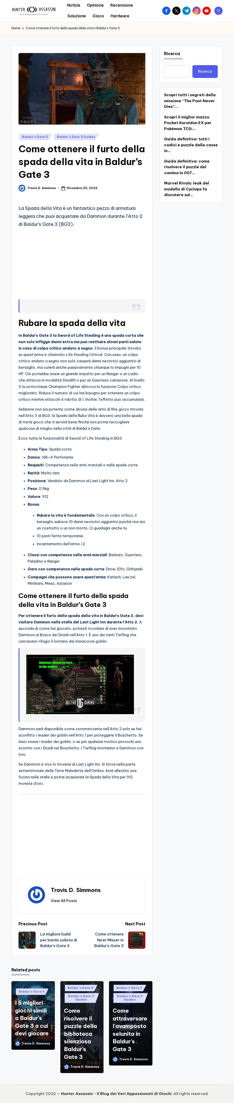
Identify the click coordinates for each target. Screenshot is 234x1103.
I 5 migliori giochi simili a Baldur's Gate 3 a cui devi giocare (32, 1018)
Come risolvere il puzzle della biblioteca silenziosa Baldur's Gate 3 (80, 1033)
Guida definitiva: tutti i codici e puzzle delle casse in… (191, 144)
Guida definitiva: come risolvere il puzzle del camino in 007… (187, 167)
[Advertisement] (82, 264)
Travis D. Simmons (76, 890)
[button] (64, 900)
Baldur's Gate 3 (35, 137)
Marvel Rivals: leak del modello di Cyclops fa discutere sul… (186, 189)
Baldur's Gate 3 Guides (76, 137)
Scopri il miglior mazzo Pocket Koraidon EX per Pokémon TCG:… (188, 123)
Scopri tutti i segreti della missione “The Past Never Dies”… (190, 100)
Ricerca (172, 53)
